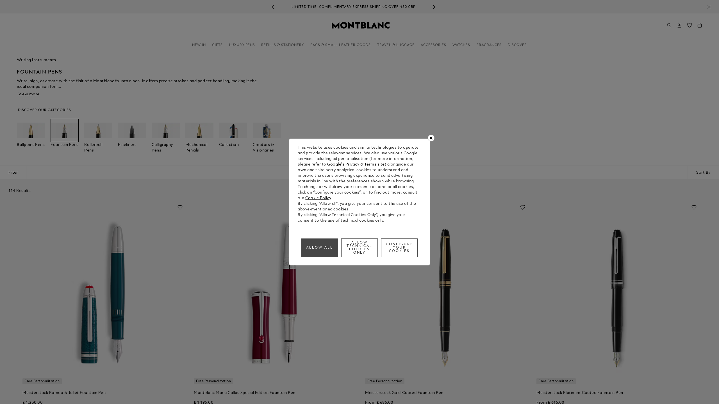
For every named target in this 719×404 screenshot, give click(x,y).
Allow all (319, 247)
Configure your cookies (399, 248)
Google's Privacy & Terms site (356, 164)
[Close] (431, 138)
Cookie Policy (318, 198)
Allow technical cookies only (360, 247)
